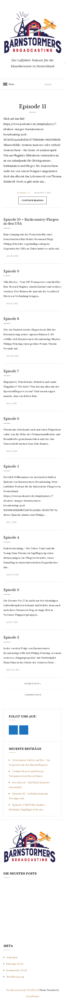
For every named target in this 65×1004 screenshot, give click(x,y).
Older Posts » (32, 683)
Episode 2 (11, 637)
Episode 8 (11, 319)
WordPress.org (15, 976)
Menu (10, 84)
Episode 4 (11, 537)
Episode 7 (11, 371)
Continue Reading (32, 200)
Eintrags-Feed (14, 963)
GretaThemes (32, 996)
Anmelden (12, 957)
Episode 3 (11, 590)
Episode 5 (11, 466)
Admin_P (24, 192)
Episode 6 (11, 419)
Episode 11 (32, 106)
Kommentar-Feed (16, 970)
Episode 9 (11, 271)
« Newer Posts (32, 694)
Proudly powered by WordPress (22, 990)
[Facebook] (13, 730)
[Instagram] (23, 730)
